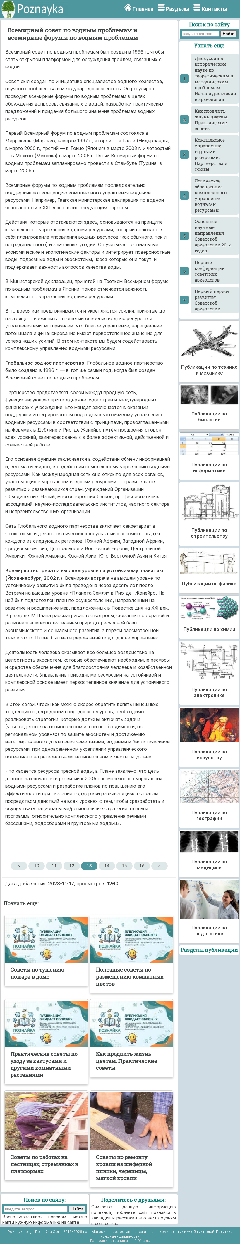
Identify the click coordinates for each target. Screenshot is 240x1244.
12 (71, 866)
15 (124, 866)
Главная (143, 9)
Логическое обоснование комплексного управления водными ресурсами (211, 195)
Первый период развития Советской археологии (212, 300)
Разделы (177, 9)
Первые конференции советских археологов (210, 271)
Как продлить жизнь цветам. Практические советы (211, 119)
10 (36, 866)
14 (106, 866)
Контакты (214, 9)
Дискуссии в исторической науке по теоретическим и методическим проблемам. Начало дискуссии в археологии (215, 78)
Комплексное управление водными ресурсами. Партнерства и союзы (211, 154)
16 (142, 866)
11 (54, 866)
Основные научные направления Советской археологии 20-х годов (213, 235)
